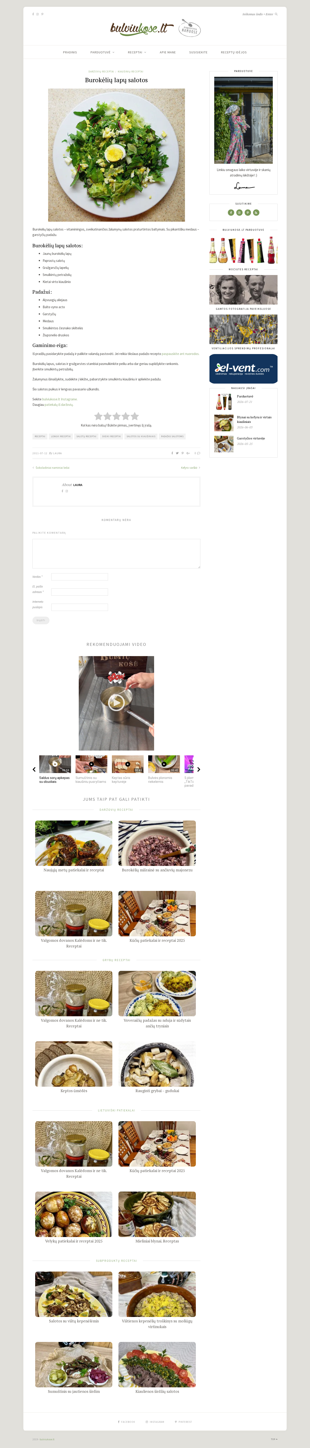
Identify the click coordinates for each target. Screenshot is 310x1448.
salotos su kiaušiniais (141, 436)
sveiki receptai (111, 436)
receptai (40, 436)
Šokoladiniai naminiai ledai (52, 468)
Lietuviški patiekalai (116, 1110)
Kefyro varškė (189, 468)
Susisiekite (198, 52)
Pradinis (70, 52)
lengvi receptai (61, 436)
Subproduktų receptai (116, 1260)
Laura (57, 453)
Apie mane (168, 52)
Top (273, 1439)
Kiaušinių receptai (130, 71)
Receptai (135, 52)
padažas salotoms (172, 436)
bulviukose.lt (47, 1439)
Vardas (37, 577)
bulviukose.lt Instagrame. (60, 399)
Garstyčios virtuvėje (251, 438)
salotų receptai (86, 436)
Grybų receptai (116, 960)
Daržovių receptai (101, 71)
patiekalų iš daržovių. (59, 404)
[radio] (98, 416)
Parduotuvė (101, 52)
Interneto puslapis (37, 604)
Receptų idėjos (234, 52)
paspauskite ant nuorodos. (180, 354)
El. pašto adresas (38, 589)
